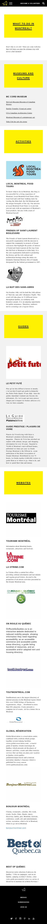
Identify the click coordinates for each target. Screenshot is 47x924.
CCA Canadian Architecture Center (19, 113)
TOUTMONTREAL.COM (18, 692)
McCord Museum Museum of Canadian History (20, 103)
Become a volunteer (30, 3)
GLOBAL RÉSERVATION (18, 731)
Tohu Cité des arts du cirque (16, 121)
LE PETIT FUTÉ (14, 383)
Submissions (23, 902)
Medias (23, 897)
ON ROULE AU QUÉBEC (18, 623)
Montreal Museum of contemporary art (20, 117)
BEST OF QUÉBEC (15, 867)
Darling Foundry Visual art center (18, 108)
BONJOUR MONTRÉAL (18, 806)
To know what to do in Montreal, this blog (22, 191)
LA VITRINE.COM (15, 567)
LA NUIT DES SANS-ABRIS (20, 287)
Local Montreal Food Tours (18, 206)
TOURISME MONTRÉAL (18, 541)
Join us (23, 907)
